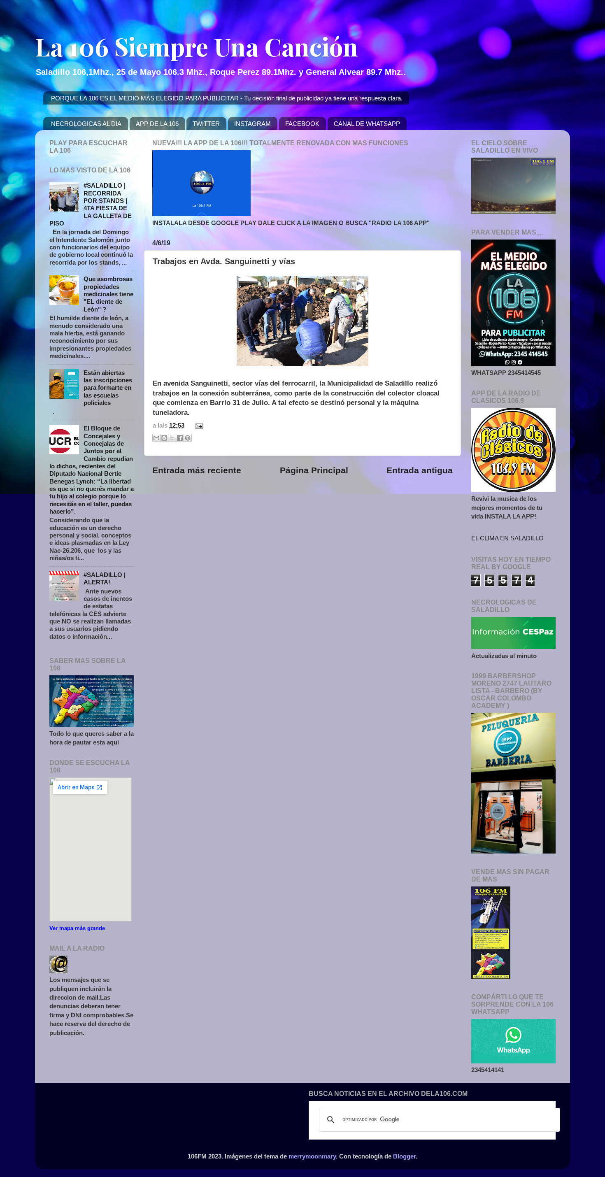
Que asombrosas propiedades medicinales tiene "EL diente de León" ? (108, 293)
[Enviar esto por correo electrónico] (156, 438)
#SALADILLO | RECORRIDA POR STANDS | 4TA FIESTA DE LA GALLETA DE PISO (90, 204)
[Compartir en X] (172, 438)
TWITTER (206, 123)
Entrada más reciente (196, 470)
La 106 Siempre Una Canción (196, 46)
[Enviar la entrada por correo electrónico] (197, 425)
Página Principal (314, 470)
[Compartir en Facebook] (180, 438)
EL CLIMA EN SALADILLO (507, 538)
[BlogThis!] (164, 438)
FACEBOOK (302, 123)
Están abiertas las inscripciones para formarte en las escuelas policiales (108, 387)
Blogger (404, 1156)
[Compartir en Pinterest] (188, 438)
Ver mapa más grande (77, 928)
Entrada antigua (419, 470)
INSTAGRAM (252, 123)
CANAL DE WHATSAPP (367, 123)
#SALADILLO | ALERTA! (105, 578)
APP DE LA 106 (157, 123)
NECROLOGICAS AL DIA (86, 123)
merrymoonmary (312, 1156)
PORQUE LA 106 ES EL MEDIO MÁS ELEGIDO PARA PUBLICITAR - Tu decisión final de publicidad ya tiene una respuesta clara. (227, 98)
